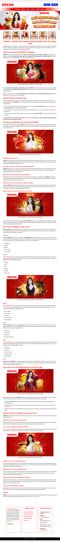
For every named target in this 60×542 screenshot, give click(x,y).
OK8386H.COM (28, 117)
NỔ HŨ (37, 9)
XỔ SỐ (42, 9)
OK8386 (11, 9)
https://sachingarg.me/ (51, 106)
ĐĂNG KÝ (47, 4)
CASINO (33, 9)
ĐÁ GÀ (28, 9)
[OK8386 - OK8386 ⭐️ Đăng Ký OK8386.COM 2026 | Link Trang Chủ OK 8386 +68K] (8, 5)
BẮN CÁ (23, 9)
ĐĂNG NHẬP (54, 4)
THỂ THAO (17, 9)
